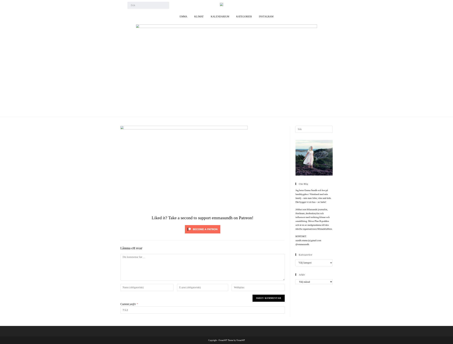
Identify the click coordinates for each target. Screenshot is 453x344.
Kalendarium (220, 16)
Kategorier (244, 16)
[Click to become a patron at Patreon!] (202, 228)
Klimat (199, 16)
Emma (183, 16)
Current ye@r (129, 304)
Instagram (266, 16)
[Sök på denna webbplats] (314, 129)
